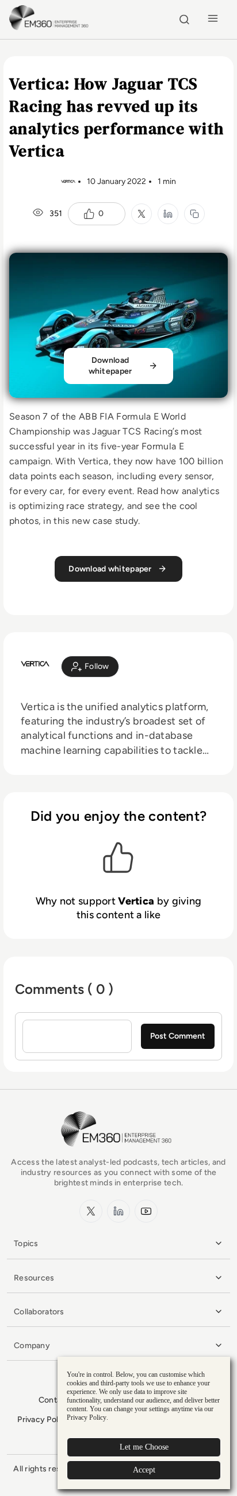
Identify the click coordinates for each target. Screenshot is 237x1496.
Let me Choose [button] (144, 1447)
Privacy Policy (43, 1419)
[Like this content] (89, 214)
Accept (144, 1470)
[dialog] (144, 1423)
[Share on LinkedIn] (168, 213)
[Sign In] (90, 666)
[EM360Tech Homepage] (118, 1152)
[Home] (50, 28)
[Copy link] (194, 213)
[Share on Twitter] (141, 213)
